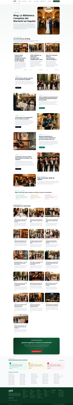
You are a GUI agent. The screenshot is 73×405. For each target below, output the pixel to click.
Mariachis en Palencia (56, 378)
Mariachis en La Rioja (22, 382)
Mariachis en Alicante (56, 383)
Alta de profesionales (61, 395)
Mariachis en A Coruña (34, 381)
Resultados (19, 1)
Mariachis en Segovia (22, 379)
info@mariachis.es (11, 397)
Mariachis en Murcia (56, 382)
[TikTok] (13, 400)
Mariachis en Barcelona (12, 380)
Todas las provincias (32, 397)
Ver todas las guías (61, 360)
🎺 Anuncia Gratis (56, 1)
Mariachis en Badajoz (11, 381)
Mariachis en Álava (22, 383)
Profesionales (49, 1)
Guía (16, 3)
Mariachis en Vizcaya (45, 383)
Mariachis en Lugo (44, 381)
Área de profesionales (61, 391)
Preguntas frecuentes (40, 397)
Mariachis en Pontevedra (12, 382)
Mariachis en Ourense (56, 381)
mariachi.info (53, 391)
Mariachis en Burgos (33, 378)
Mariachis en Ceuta (56, 380)
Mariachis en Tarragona (45, 380)
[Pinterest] (16, 400)
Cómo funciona (39, 395)
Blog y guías (38, 396)
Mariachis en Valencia (22, 384)
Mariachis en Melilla (45, 382)
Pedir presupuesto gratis (36, 351)
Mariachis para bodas (25, 391)
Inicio (14, 3)
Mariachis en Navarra (11, 383)
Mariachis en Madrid (33, 382)
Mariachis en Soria (33, 379)
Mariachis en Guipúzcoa (34, 383)
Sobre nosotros (39, 391)
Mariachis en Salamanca (12, 379)
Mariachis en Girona (22, 380)
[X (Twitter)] (11, 400)
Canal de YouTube (61, 396)
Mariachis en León (44, 378)
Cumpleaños (24, 397)
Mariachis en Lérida (33, 380)
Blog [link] (19, 3)
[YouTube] (12, 400)
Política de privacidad (47, 391)
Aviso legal (45, 396)
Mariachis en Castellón (11, 384)
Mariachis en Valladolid (45, 379)
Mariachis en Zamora (56, 379)
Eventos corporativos (25, 396)
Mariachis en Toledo (11, 378)
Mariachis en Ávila (22, 378)
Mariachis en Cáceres (22, 381)
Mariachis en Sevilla (32, 396)
